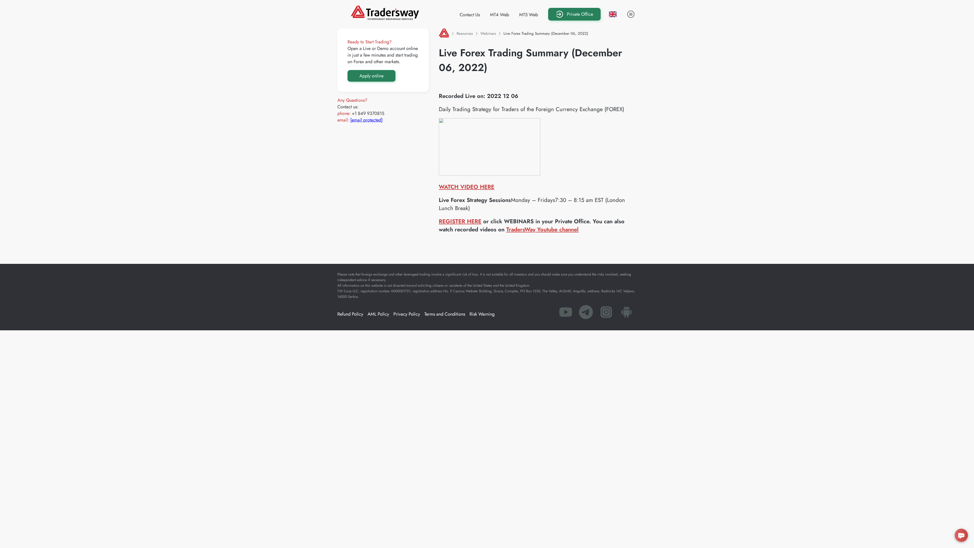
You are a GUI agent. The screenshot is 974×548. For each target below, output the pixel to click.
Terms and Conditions (444, 314)
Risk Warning (482, 314)
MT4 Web (499, 14)
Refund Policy (350, 314)
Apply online (371, 76)
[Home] (444, 33)
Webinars (488, 33)
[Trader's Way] (384, 18)
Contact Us (470, 14)
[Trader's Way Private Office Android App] (626, 313)
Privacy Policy (406, 314)
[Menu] (631, 14)
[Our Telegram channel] (586, 313)
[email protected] (366, 120)
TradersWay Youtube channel (542, 229)
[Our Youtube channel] (565, 313)
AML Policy (378, 314)
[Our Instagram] (606, 313)
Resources (465, 33)
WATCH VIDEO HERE (466, 187)
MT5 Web (528, 14)
